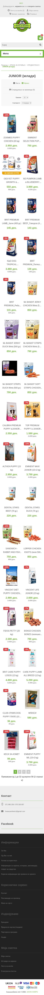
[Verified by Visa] (21, 988)
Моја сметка (33, 11)
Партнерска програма (9, 932)
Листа (18, 83)
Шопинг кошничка (18, 14)
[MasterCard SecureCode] (12, 988)
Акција (3, 937)
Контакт (4, 893)
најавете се (19, 6)
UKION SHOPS (32, 992)
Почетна (4, 65)
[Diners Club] (32, 988)
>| (28, 772)
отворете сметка (34, 6)
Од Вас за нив (6, 856)
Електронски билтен (8, 971)
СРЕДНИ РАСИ (33, 65)
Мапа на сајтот (6, 903)
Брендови (4, 922)
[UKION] (9, 984)
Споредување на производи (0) (23, 90)
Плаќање (33, 14)
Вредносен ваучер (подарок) (11, 927)
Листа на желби (7, 966)
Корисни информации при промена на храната (18, 874)
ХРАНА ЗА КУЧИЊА (17, 65)
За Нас (3, 851)
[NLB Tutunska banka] (18, 984)
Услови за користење (9, 861)
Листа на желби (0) (17, 11)
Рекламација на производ (10, 898)
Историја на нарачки (8, 961)
